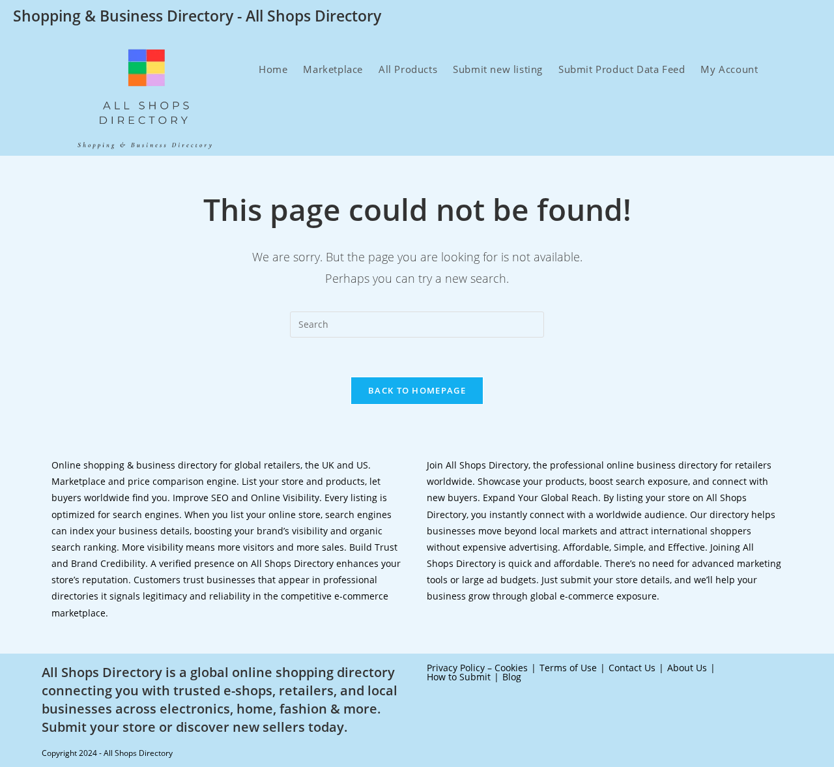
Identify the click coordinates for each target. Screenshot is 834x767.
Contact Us (632, 667)
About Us (687, 667)
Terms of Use (568, 667)
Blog (511, 677)
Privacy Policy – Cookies (477, 667)
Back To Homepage (417, 390)
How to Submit (459, 677)
